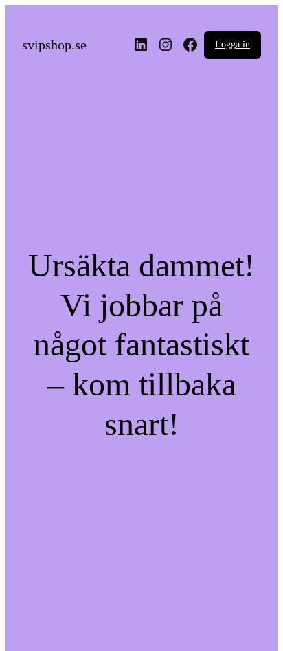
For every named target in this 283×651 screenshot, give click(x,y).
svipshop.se (54, 44)
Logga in (232, 44)
